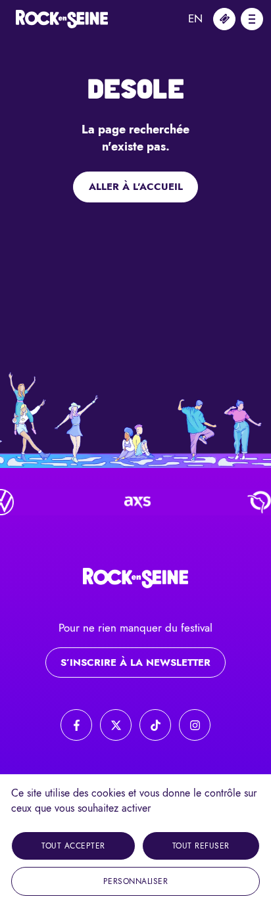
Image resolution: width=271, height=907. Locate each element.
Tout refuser (201, 846)
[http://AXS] (133, 502)
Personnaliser (135, 881)
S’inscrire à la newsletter (135, 662)
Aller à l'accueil (136, 186)
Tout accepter (73, 846)
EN (195, 18)
